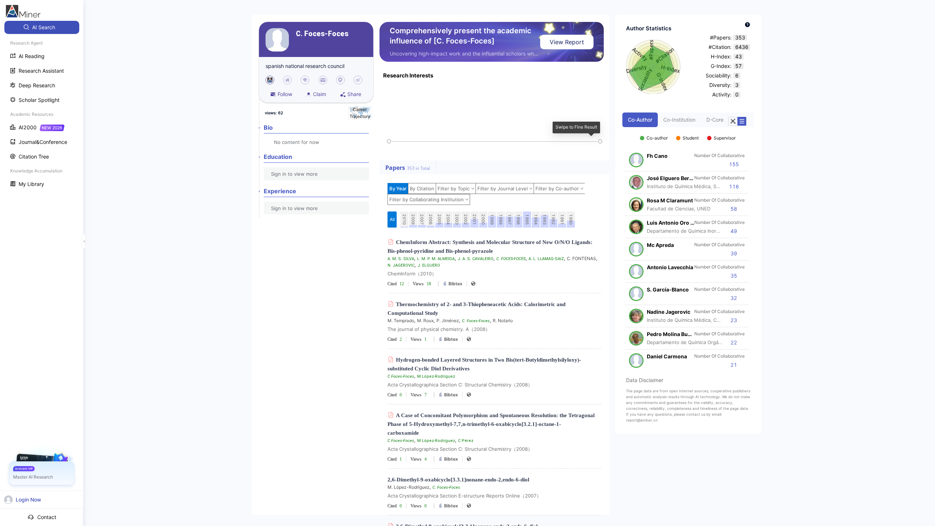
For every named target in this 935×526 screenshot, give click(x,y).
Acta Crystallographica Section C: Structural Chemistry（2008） (460, 385)
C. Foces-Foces (322, 34)
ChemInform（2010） (412, 274)
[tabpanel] (688, 247)
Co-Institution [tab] (679, 120)
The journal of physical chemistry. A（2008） (439, 329)
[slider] (389, 141)
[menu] (41, 106)
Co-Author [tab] (640, 120)
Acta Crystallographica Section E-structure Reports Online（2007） (464, 496)
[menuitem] (41, 27)
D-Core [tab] (715, 120)
